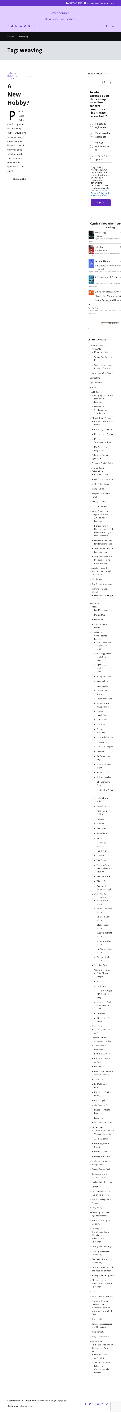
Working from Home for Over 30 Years (103, 367)
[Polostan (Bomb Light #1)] (91, 252)
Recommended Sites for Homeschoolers (103, 542)
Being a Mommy (99, 471)
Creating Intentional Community (100, 1253)
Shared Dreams (99, 1127)
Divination (96, 1187)
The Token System (102, 484)
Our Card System (99, 506)
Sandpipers (101, 828)
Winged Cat (102, 881)
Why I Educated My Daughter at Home (100, 513)
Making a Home (99, 502)
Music (94, 607)
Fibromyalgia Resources (100, 400)
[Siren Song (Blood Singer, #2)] (91, 238)
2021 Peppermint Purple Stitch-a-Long (104, 657)
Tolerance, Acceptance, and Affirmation (102, 1325)
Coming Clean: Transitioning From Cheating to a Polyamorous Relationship (100, 1235)
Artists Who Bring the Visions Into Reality (104, 1132)
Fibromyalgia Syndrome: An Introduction (100, 410)
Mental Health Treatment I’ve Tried (102, 441)
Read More (19, 179)
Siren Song (100, 232)
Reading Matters (99, 1038)
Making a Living (101, 352)
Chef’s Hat (101, 724)
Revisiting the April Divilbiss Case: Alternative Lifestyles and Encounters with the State (102, 1308)
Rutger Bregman (95, 308)
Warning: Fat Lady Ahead (100, 590)
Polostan (99, 247)
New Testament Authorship (101, 1356)
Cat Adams (100, 236)
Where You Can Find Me (103, 358)
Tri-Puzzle (101, 1013)
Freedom (100, 751)
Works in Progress (102, 970)
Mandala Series (103, 806)
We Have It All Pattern (103, 959)
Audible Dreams (101, 1139)
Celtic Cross (102, 719)
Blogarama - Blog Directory (20, 1406)
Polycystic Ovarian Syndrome (100, 457)
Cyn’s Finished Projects (100, 637)
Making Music (100, 615)
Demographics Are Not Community (102, 1261)
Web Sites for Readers (103, 1123)
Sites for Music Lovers (100, 626)
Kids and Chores (101, 474)
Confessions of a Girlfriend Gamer (99, 1176)
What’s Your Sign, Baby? (104, 1020)
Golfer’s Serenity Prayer (104, 766)
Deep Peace (102, 981)
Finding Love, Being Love (102, 1275)
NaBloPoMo (12, 76)
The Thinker (102, 851)
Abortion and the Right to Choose (102, 573)
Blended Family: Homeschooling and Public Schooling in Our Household (103, 531)
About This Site (96, 345)
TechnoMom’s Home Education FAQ (103, 550)
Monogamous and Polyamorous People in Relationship (102, 1283)
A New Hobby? (18, 94)
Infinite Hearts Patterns (103, 926)
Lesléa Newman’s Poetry (101, 1086)
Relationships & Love (99, 1212)
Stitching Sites (100, 965)
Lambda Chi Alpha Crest (105, 792)
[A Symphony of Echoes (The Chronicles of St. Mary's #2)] (91, 283)
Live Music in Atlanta (103, 610)
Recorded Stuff (100, 620)
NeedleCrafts (98, 632)
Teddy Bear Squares (101, 844)
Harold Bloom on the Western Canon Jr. (103, 1073)
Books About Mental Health (103, 423)
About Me (96, 349)
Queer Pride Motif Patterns (104, 934)
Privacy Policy (96, 1208)
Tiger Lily (100, 855)
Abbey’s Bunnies (104, 676)
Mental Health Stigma (103, 434)
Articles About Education (100, 519)
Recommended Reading (102, 1296)
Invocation (99, 1079)
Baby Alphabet (103, 681)
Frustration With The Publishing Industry (101, 1193)
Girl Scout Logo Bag (104, 758)
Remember (98, 1118)
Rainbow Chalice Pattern (104, 943)
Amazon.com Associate (100, 1047)
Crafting (11, 73)
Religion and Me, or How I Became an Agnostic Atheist (102, 1348)
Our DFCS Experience (103, 479)
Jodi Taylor (100, 281)
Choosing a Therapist (104, 429)
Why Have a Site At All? (102, 373)
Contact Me (95, 378)
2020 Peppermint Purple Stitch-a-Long (104, 645)
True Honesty (98, 1332)
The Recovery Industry (102, 584)
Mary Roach (100, 269)
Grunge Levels (98, 489)
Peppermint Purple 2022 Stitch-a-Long (104, 1005)
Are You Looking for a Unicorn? (102, 1222)
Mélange (100, 819)
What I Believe (96, 1341)
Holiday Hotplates (104, 777)
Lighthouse (101, 986)
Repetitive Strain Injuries (102, 463)
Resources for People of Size (103, 597)
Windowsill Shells (104, 876)
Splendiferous (102, 833)
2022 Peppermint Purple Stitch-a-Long (104, 668)
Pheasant (100, 824)
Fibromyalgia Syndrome (102, 395)
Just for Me (94, 603)
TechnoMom (61, 13)
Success (100, 838)
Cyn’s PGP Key (96, 382)
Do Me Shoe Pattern (102, 902)
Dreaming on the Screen (101, 1145)
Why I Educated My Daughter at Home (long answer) (103, 560)
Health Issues (96, 392)
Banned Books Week (101, 1169)
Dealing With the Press (102, 1182)
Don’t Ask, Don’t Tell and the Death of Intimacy (102, 1269)
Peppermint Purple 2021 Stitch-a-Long (104, 994)
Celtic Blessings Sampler (104, 975)
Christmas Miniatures (101, 731)
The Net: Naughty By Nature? (101, 1201)
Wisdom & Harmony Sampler (104, 888)
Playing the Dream (102, 1156)
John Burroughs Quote (103, 784)
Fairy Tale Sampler (105, 747)
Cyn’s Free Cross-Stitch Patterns (102, 896)
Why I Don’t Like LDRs (102, 1336)
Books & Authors (102, 1054)
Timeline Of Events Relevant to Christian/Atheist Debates (102, 1368)
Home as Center (97, 468)
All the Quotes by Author (102, 1031)
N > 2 (94, 1291)
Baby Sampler (103, 686)
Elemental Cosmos (105, 737)
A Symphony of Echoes (106, 277)
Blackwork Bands (104, 699)
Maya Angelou (100, 1100)
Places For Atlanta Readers (102, 1111)
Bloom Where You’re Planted (103, 705)
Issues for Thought (98, 568)
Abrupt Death (98, 1164)
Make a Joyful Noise (102, 800)
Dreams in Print (100, 1152)
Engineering (102, 742)
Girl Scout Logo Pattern (104, 918)
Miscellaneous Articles (100, 1161)
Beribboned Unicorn (102, 692)
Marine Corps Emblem (102, 813)
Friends (93, 387)
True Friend (101, 860)
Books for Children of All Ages (104, 1060)
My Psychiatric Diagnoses (100, 449)
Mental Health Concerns (102, 418)
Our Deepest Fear (102, 1105)
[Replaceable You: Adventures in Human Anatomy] (91, 267)
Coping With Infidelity (101, 1246)
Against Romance (99, 1216)
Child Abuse (97, 579)
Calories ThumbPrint (101, 713)
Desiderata (99, 1066)
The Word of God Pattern (104, 951)
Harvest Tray (102, 772)
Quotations (97, 1026)
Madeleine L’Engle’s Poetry (102, 1094)
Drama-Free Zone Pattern (104, 910)
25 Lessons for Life (102, 1041)
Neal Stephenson (102, 250)
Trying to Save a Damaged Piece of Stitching (104, 868)
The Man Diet (97, 1319)
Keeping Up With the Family (101, 495)
